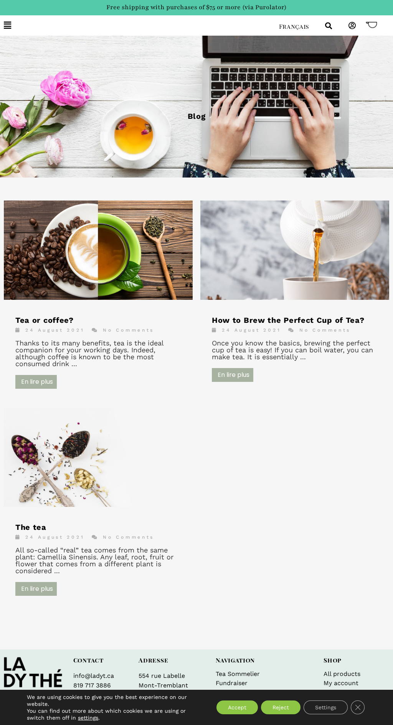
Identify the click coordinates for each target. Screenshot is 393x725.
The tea (30, 527)
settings (88, 718)
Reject (280, 707)
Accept (237, 707)
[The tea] (98, 504)
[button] (136, 25)
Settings (325, 707)
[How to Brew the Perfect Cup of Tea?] (294, 297)
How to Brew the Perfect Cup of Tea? (288, 320)
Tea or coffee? (44, 320)
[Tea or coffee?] (98, 297)
